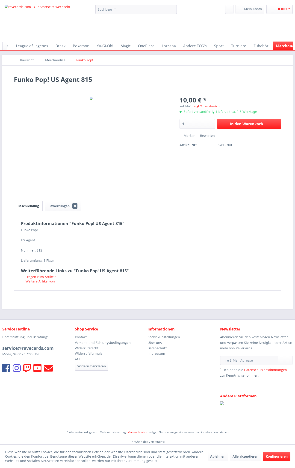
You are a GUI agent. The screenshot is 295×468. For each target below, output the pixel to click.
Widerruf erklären (91, 366)
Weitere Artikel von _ (41, 281)
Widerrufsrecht (86, 348)
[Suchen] (172, 9)
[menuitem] (136, 9)
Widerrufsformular (89, 353)
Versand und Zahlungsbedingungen (103, 342)
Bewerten (207, 135)
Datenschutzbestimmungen (265, 370)
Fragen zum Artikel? (40, 277)
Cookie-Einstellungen (164, 337)
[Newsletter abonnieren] (285, 360)
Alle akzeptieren (245, 456)
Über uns (155, 342)
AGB (78, 359)
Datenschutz (157, 348)
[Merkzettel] (229, 9)
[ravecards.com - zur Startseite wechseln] (37, 22)
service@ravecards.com (28, 348)
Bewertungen (62, 206)
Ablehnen (217, 456)
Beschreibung (28, 206)
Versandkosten (137, 432)
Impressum (156, 353)
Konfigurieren (277, 456)
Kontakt (81, 337)
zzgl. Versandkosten (206, 106)
